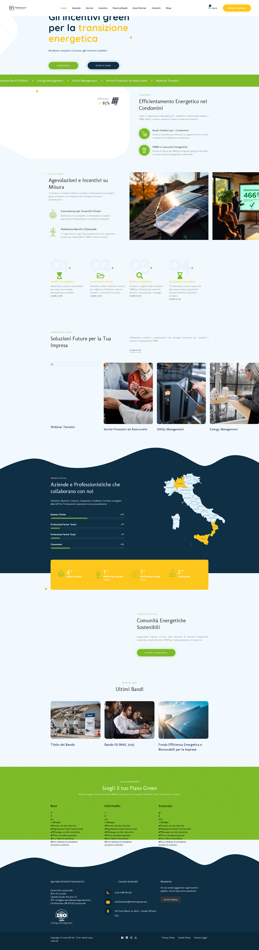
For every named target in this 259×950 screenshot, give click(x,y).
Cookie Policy (184, 937)
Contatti (156, 8)
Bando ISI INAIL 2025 (119, 745)
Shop (168, 8)
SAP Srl (71, 937)
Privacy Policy (168, 937)
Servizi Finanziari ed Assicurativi (125, 429)
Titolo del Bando (63, 745)
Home (64, 8)
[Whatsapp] (135, 937)
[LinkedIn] (126, 937)
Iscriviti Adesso (171, 899)
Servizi (89, 8)
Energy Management (224, 429)
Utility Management (170, 429)
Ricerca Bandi (120, 8)
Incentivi (103, 8)
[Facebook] (122, 937)
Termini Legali (200, 937)
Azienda (76, 8)
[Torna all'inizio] (253, 946)
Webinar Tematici (63, 427)
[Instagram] (131, 937)
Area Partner (139, 8)
